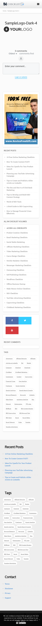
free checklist (23, 381)
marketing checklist (22, 399)
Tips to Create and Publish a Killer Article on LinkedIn (20, 181)
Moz (33, 399)
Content (19, 377)
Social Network (10, 422)
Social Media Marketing (16, 242)
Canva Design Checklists (16, 256)
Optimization (18, 404)
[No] (39, 620)
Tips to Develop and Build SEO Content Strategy (18, 195)
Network (8, 404)
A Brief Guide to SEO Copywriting (19, 206)
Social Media (26, 418)
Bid (22, 363)
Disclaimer (9, 588)
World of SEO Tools (14, 202)
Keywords (23, 395)
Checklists (27, 367)
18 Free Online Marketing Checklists (21, 157)
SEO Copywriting (11, 413)
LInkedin (32, 395)
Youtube (27, 422)
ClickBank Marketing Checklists (19, 307)
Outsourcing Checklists (15, 270)
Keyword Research (11, 395)
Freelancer (9, 386)
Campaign (9, 367)
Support (8, 598)
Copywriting (28, 377)
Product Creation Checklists (17, 233)
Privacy (7, 593)
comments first (26, 53)
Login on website (21, 77)
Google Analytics (11, 390)
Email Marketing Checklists (17, 237)
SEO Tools (9, 418)
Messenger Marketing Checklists (19, 265)
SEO (16, 408)
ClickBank (9, 372)
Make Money (9, 399)
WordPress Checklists (15, 279)
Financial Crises (10, 381)
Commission (9, 377)
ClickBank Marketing (21, 372)
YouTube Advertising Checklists (19, 298)
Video (20, 422)
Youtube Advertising (12, 427)
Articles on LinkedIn (12, 363)
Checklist (18, 367)
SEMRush (8, 408)
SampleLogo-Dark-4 (21, 23)
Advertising (9, 358)
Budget (29, 363)
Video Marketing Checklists (17, 251)
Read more (22, 623)
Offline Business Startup (16, 284)
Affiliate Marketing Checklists (18, 247)
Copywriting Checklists (15, 302)
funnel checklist (20, 386)
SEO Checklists (12, 293)
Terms (7, 584)
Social (17, 418)
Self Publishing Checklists (16, 274)
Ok (17, 623)
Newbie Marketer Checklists (17, 261)
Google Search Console (26, 390)
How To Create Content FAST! (18, 162)
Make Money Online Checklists (18, 288)
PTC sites (28, 404)
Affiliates (32, 358)
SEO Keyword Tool (24, 413)
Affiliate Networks (21, 358)
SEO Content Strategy (27, 408)
